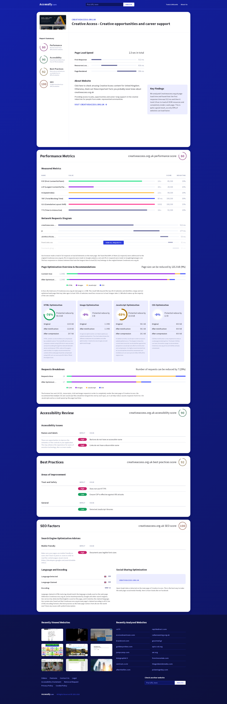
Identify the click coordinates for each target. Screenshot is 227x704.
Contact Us (64, 678)
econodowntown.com (125, 635)
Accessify (48, 4)
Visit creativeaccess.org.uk (89, 104)
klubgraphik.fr (122, 658)
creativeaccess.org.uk (84, 19)
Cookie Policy (61, 685)
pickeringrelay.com (160, 669)
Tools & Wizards (172, 4)
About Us (184, 4)
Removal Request (71, 682)
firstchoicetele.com (160, 658)
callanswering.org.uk (161, 635)
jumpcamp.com (122, 652)
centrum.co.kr (122, 664)
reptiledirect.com (159, 629)
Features (53, 678)
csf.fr (118, 629)
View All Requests (113, 243)
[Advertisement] (130, 40)
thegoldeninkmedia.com (162, 664)
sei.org (155, 652)
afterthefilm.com (123, 669)
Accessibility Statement (51, 682)
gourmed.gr (157, 641)
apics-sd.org (157, 646)
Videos (44, 678)
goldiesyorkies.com (124, 646)
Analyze (128, 4)
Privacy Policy (47, 685)
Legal (74, 678)
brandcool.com (122, 641)
